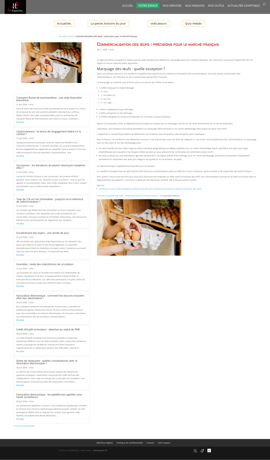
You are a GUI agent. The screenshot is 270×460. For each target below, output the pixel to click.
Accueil (127, 6)
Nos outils (216, 6)
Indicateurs (159, 23)
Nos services (172, 6)
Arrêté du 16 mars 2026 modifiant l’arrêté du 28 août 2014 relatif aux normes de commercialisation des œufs (150, 189)
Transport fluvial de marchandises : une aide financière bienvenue (49, 99)
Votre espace (164, 442)
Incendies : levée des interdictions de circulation (44, 264)
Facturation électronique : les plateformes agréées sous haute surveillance (49, 396)
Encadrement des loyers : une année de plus (42, 233)
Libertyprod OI (100, 450)
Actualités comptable (244, 6)
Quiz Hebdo (193, 23)
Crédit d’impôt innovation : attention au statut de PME (48, 329)
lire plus (20, 122)
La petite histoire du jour (108, 23)
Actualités (64, 23)
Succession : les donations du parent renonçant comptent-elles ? (51, 166)
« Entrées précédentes (24, 425)
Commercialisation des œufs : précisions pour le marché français (127, 195)
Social (71, 36)
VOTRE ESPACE (148, 5)
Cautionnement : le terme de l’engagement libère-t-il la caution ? (48, 133)
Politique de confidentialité (130, 442)
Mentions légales (105, 442)
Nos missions (194, 6)
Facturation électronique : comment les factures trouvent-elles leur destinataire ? (50, 297)
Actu (31, 104)
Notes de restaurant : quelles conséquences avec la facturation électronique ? (46, 362)
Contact (150, 442)
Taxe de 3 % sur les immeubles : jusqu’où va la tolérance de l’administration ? (49, 200)
